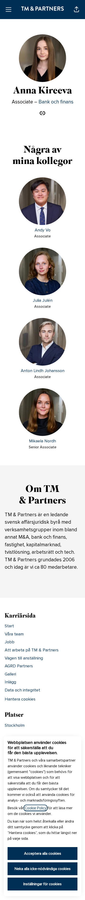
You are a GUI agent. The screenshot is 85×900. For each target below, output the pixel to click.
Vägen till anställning (24, 658)
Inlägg (10, 682)
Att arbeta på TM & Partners (32, 650)
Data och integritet (22, 690)
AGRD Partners (19, 666)
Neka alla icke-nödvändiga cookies (43, 868)
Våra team (14, 634)
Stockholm (15, 725)
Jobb (9, 641)
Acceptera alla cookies (42, 853)
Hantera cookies (20, 699)
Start (9, 626)
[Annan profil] (42, 113)
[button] (76, 9)
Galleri (10, 674)
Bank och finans (55, 102)
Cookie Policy (36, 808)
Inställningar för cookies (42, 884)
